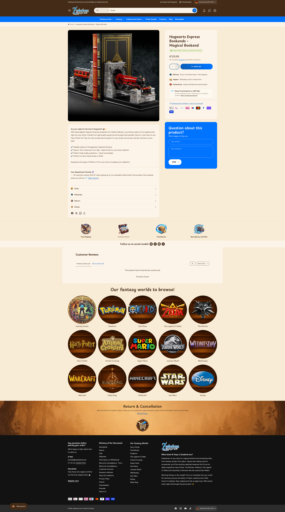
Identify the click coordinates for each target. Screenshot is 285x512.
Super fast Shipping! (170, 2)
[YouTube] (159, 244)
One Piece (142, 326)
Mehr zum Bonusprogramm (189, 95)
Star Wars (133, 476)
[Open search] (192, 264)
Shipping (182, 60)
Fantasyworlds (105, 19)
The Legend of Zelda (172, 326)
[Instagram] (155, 244)
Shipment (102, 457)
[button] (69, 10)
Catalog (119, 19)
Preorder (102, 488)
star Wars (173, 395)
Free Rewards (186, 2)
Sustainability (104, 485)
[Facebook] (151, 244)
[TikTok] (163, 244)
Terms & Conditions (106, 476)
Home (72, 24)
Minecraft (142, 395)
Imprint (101, 482)
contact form (81, 463)
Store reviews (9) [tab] (98, 264)
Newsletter (103, 447)
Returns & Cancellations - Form (110, 463)
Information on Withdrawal (109, 460)
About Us (102, 492)
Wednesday (203, 361)
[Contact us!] (209, 10)
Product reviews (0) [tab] (83, 264)
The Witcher (203, 326)
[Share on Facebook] (72, 213)
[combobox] (153, 10)
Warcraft (82, 395)
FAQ (100, 453)
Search (101, 450)
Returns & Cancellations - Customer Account (108, 467)
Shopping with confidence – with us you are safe (187, 103)
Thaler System (93, 178)
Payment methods (106, 472)
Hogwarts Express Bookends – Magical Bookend (91, 24)
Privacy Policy (104, 479)
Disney (203, 395)
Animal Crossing (112, 361)
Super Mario (142, 361)
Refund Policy (142, 413)
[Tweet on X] (76, 213)
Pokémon (112, 326)
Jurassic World (173, 361)
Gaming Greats (82, 326)
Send (174, 162)
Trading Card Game (133, 19)
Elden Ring (112, 395)
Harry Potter (82, 361)
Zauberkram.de (77, 508)
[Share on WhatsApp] (80, 213)
